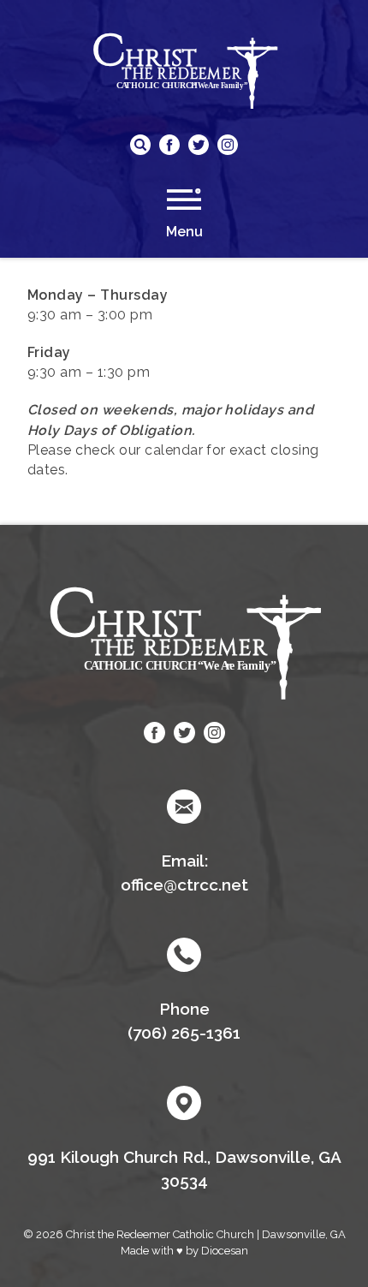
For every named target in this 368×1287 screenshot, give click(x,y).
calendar (174, 450)
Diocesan (224, 1250)
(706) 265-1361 (184, 1032)
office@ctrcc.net (184, 884)
